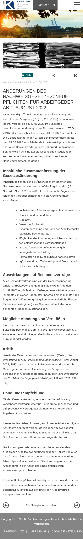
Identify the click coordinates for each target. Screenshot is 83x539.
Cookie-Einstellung (67, 531)
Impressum (38, 531)
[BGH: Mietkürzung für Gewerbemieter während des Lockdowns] (6, 506)
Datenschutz (14, 531)
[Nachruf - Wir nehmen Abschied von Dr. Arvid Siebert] (77, 506)
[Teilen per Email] (54, 75)
